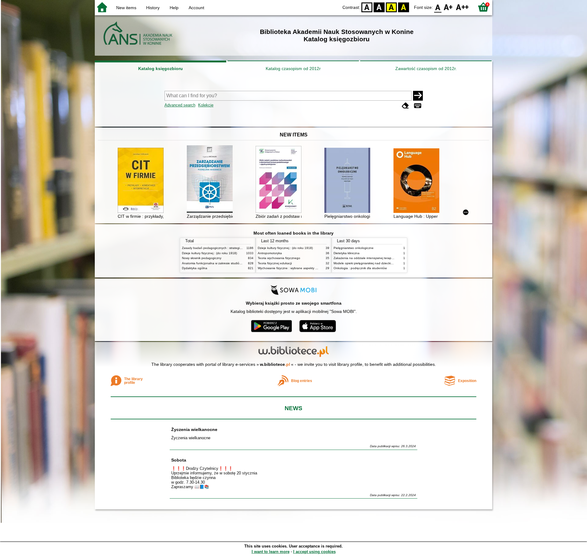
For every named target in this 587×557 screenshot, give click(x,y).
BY (403, 6)
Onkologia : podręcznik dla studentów (360, 268)
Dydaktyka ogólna (194, 268)
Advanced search (179, 105)
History (153, 7)
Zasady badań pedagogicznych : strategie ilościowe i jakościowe (227, 248)
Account (196, 7)
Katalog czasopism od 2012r (293, 68)
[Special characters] (418, 106)
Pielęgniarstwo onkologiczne (354, 248)
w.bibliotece (275, 364)
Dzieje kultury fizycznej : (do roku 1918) (209, 253)
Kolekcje (205, 105)
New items (126, 7)
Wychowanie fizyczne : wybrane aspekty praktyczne (294, 268)
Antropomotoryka (270, 253)
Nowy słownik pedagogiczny (201, 258)
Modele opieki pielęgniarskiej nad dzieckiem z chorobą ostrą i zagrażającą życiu (389, 263)
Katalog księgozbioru (160, 68)
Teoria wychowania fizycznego (279, 258)
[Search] (418, 96)
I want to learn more (271, 551)
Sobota (178, 460)
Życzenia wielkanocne (194, 429)
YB (391, 6)
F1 (448, 6)
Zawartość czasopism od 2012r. (426, 68)
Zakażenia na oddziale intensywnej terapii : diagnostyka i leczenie (380, 258)
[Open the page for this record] (142, 181)
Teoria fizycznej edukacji (275, 263)
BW (379, 6)
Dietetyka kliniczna (347, 253)
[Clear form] (405, 106)
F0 (438, 6)
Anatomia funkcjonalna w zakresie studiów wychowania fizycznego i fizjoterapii (237, 263)
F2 (462, 6)
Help (174, 7)
